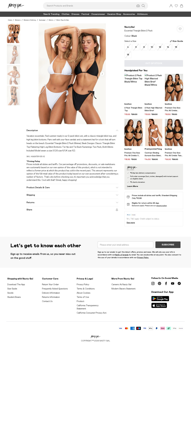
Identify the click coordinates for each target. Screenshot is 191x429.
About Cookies (83, 293)
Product (80, 301)
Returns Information (51, 297)
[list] (72, 73)
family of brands (122, 255)
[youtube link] (172, 283)
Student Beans (14, 297)
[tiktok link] (179, 283)
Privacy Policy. (143, 257)
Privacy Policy (83, 284)
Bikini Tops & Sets (62, 20)
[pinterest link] (159, 283)
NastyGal (129, 27)
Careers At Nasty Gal (121, 284)
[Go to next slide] (102, 74)
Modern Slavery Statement (123, 289)
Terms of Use (83, 297)
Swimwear (42, 20)
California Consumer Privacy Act (91, 313)
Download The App (16, 284)
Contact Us (47, 301)
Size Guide (12, 289)
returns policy (161, 205)
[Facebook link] (166, 283)
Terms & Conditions (86, 289)
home (10, 20)
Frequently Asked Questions (55, 289)
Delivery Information (51, 293)
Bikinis (51, 20)
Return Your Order (50, 284)
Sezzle (10, 293)
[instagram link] (153, 283)
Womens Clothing (30, 20)
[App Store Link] (160, 302)
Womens (18, 20)
